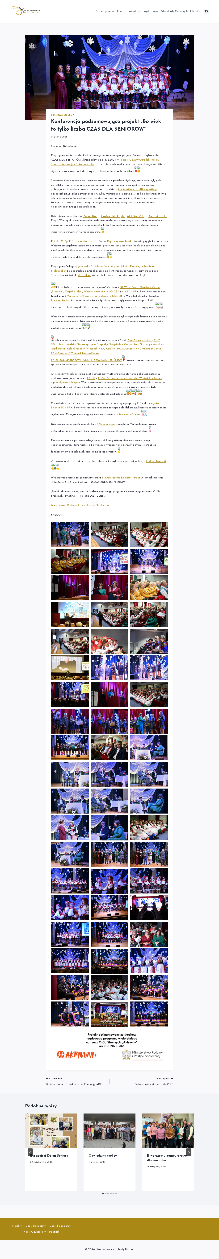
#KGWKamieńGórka (148, 348)
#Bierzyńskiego (148, 189)
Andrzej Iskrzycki (156, 461)
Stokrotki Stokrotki (112, 296)
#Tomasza (133, 189)
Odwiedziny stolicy (103, 1155)
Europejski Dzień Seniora (49, 1155)
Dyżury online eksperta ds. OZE (154, 1082)
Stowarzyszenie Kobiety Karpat (121, 477)
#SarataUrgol (89, 296)
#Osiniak (134, 414)
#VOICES (113, 291)
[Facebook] (206, 11)
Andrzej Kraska (157, 216)
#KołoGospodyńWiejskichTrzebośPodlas (75, 353)
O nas (120, 11)
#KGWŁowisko (126, 348)
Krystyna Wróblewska (120, 241)
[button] (70, 534)
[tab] (103, 1193)
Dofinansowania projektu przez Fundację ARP (73, 1082)
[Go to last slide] (30, 1152)
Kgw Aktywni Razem (139, 340)
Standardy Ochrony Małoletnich (180, 11)
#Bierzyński (137, 216)
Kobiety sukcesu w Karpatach (41, 1231)
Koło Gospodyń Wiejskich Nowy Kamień (91, 348)
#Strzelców (84, 275)
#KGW (91, 378)
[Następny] (188, 1152)
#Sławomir (123, 414)
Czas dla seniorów (62, 115)
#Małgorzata (73, 296)
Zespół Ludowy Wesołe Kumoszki (85, 291)
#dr (125, 189)
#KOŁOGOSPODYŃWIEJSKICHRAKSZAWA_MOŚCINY (86, 360)
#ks (120, 189)
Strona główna (105, 11)
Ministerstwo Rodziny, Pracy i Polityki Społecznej (80, 505)
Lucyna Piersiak (60, 300)
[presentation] (51, 1131)
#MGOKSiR (63, 407)
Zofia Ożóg (90, 216)
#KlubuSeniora (106, 424)
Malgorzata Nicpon (68, 382)
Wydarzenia (150, 11)
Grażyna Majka (110, 216)
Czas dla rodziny (36, 1226)
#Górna (102, 378)
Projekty (17, 1226)
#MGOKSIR (129, 291)
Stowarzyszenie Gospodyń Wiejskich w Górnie (104, 344)
